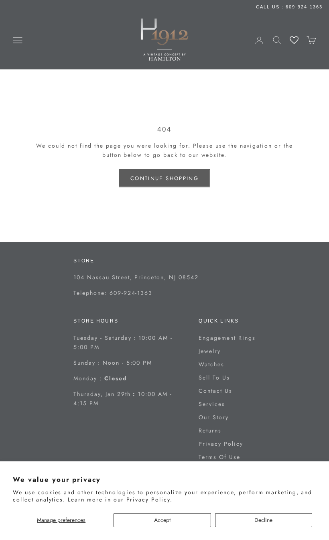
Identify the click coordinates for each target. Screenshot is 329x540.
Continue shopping (164, 178)
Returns (210, 430)
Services (212, 404)
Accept (162, 520)
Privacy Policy (221, 444)
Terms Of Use (219, 457)
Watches (211, 364)
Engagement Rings (227, 338)
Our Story (214, 417)
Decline (263, 520)
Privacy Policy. (149, 499)
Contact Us (215, 391)
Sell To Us (214, 378)
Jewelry (210, 351)
